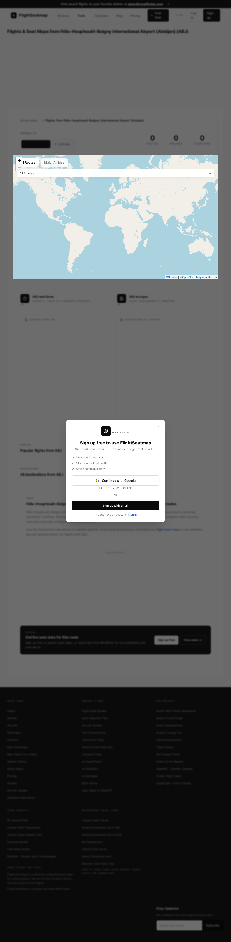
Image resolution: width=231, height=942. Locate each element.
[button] (19, 160)
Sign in (132, 514)
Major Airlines (54, 162)
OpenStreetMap (192, 277)
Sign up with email (115, 505)
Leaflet (173, 277)
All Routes (27, 162)
